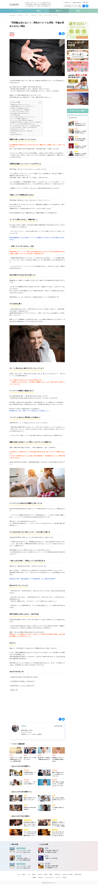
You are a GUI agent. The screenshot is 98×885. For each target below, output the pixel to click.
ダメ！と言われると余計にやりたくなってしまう (23, 116)
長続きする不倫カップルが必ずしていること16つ (30, 798)
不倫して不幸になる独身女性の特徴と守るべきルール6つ (58, 799)
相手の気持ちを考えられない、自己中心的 (22, 130)
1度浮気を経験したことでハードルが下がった (22, 106)
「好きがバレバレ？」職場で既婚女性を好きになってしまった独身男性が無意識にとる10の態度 (16, 759)
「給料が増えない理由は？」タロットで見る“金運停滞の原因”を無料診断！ (23, 859)
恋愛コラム (59, 10)
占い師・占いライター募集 (67, 874)
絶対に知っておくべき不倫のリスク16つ (30, 758)
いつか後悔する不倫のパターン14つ (58, 808)
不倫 (12, 34)
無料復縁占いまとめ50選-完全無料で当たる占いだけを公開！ (80, 154)
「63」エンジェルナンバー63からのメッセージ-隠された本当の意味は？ (23, 867)
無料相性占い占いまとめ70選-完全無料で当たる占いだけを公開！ (80, 124)
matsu (23, 726)
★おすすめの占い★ (17, 134)
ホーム (19, 10)
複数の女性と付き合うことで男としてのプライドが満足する (26, 122)
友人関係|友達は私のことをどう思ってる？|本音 (30, 773)
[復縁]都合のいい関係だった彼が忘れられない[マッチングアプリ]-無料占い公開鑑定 (58, 824)
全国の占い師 (57, 874)
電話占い (51, 874)
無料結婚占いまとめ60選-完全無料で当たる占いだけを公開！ (80, 132)
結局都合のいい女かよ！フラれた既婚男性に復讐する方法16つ (58, 759)
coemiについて (68, 2)
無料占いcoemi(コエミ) (51, 882)
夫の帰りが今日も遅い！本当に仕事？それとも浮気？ (24, 677)
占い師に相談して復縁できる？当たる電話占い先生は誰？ (80, 139)
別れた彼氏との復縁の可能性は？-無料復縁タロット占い (51, 866)
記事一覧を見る (59, 726)
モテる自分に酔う (15, 115)
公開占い (78, 10)
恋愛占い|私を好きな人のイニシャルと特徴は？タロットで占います (58, 774)
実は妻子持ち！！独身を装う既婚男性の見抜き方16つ (44, 758)
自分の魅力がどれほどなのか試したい (20, 113)
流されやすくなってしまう (18, 129)
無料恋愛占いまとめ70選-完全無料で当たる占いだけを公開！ (80, 147)
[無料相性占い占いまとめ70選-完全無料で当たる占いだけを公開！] (71, 123)
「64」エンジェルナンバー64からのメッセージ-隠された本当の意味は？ (23, 851)
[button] (39, 102)
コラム (29, 874)
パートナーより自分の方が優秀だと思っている (23, 123)
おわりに (14, 132)
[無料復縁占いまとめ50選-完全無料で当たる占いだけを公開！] (71, 153)
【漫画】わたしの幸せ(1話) (51, 858)
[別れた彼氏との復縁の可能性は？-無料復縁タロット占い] (41, 865)
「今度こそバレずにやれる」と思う (20, 111)
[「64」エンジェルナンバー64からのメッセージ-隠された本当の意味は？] (12, 850)
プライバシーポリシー (49, 877)
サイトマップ (58, 877)
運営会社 (64, 877)
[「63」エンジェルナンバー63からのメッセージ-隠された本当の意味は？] (12, 866)
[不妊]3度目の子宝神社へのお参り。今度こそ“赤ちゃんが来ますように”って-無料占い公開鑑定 (30, 824)
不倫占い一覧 (14, 690)
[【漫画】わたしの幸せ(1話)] (41, 858)
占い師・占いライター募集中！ (78, 110)
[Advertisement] (23, 705)
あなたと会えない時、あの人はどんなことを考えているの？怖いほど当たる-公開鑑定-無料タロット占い (58, 834)
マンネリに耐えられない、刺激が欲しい (21, 109)
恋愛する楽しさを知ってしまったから (20, 104)
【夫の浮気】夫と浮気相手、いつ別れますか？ (23, 681)
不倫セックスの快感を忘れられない (20, 108)
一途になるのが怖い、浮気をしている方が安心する (24, 127)
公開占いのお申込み (77, 2)
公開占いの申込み (77, 874)
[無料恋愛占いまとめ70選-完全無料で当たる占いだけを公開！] (71, 145)
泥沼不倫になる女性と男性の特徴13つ (30, 808)
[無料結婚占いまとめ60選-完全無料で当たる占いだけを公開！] (71, 130)
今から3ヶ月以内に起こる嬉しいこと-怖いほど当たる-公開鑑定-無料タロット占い (30, 833)
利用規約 (45, 874)
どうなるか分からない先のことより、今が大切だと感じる (26, 125)
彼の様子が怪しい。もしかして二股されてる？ (23, 685)
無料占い (39, 10)
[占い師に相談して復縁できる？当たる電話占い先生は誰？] (71, 138)
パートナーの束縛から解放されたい (20, 118)
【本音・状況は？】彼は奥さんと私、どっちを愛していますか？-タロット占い (58, 783)
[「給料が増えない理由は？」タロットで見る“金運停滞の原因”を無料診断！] (12, 858)
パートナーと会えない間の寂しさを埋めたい (23, 120)
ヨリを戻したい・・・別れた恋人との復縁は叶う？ (30, 782)
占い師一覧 (40, 874)
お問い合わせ (85, 2)
